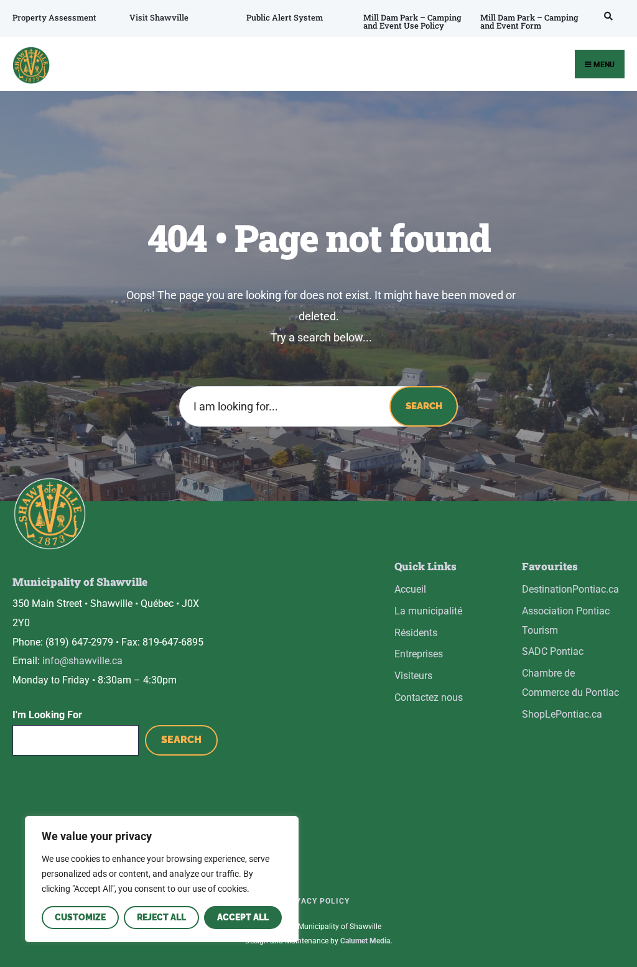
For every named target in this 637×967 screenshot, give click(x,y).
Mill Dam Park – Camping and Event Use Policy (412, 21)
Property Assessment (54, 17)
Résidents (415, 633)
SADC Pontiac (553, 651)
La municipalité (428, 611)
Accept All (243, 917)
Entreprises (418, 654)
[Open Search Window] (606, 16)
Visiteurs (413, 676)
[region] (162, 879)
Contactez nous (428, 697)
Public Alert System (284, 17)
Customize (80, 917)
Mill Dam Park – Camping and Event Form (529, 21)
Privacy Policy (315, 901)
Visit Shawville (158, 17)
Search (424, 406)
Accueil (410, 589)
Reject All (161, 917)
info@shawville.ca (82, 661)
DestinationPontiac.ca (570, 589)
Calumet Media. (366, 941)
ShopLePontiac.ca (562, 714)
